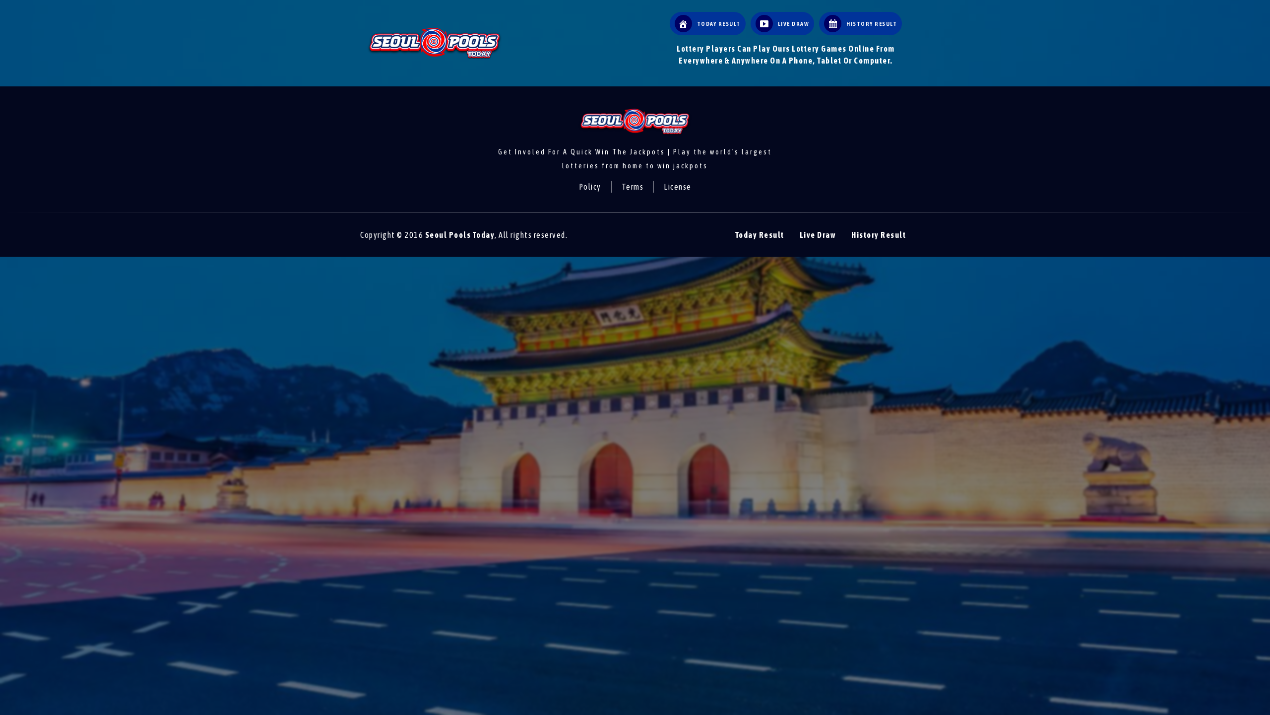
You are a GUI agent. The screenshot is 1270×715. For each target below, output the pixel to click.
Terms (633, 186)
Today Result (759, 234)
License (678, 186)
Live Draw (818, 234)
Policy (590, 186)
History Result (878, 234)
